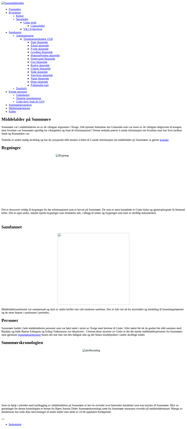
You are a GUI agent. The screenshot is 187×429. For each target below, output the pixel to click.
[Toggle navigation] (2, 419)
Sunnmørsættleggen (29, 334)
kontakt (164, 139)
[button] (15, 12)
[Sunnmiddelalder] (12, 3)
